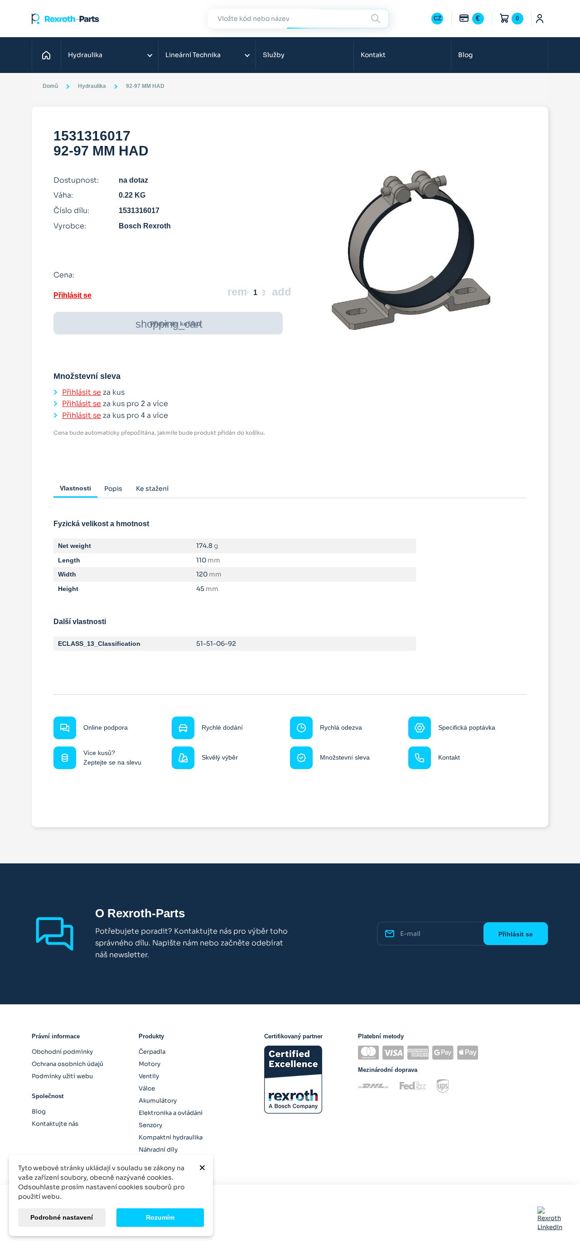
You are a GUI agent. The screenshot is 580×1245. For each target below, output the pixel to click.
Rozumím (160, 1217)
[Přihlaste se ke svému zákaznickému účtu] (540, 18)
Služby (274, 55)
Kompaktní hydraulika (171, 1137)
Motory (149, 1064)
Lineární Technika (193, 55)
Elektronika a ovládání (171, 1113)
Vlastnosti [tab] (75, 488)
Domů (48, 55)
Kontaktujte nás (55, 1124)
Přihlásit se (72, 295)
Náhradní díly (158, 1149)
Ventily (149, 1076)
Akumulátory (158, 1101)
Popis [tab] (113, 488)
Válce (147, 1088)
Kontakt (373, 55)
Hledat (377, 18)
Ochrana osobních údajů (67, 1064)
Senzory (150, 1125)
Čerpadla (152, 1052)
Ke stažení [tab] (152, 488)
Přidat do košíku (169, 324)
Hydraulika (85, 55)
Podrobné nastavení (61, 1217)
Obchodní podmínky (62, 1052)
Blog (465, 55)
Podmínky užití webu (62, 1076)
